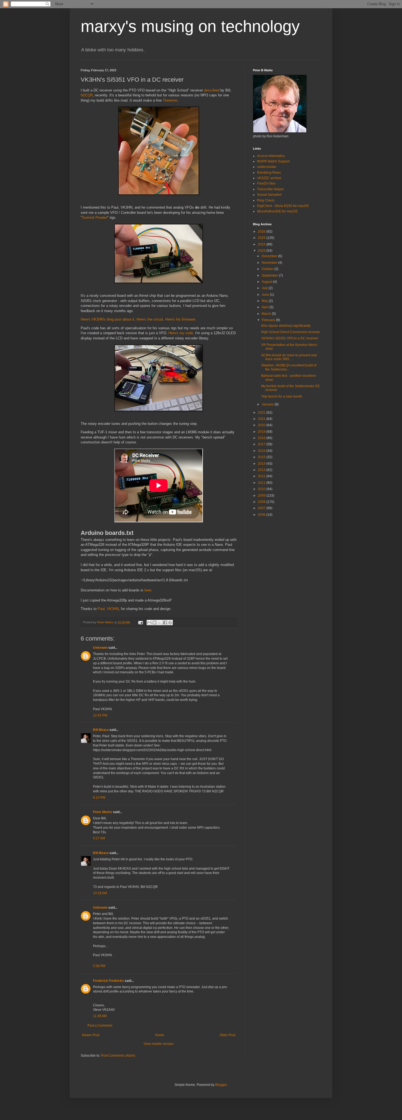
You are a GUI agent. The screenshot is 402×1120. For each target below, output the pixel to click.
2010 (262, 489)
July (265, 288)
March (267, 314)
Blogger (221, 1085)
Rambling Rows (269, 172)
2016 (262, 451)
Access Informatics (271, 156)
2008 (262, 502)
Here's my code (180, 333)
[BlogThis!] (154, 622)
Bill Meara (101, 730)
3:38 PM (99, 966)
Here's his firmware (180, 319)
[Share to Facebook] (165, 622)
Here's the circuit (149, 319)
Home (159, 1035)
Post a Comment (100, 1025)
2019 (262, 432)
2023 (262, 251)
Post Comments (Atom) (118, 1055)
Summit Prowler (94, 217)
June (266, 295)
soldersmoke (266, 167)
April (265, 307)
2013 (262, 470)
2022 (262, 412)
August (267, 282)
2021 (262, 419)
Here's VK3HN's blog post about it (107, 319)
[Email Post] (140, 622)
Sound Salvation (269, 195)
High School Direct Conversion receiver (290, 332)
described (211, 90)
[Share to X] (159, 622)
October (268, 269)
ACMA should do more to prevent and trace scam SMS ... (289, 357)
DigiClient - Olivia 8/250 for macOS (283, 206)
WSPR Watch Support (273, 161)
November (270, 263)
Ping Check (265, 200)
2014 (262, 464)
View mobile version (159, 1044)
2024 (262, 244)
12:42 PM (100, 715)
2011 (262, 483)
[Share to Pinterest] (170, 622)
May (265, 301)
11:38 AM (100, 1016)
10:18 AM (100, 893)
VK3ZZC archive (269, 178)
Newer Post (90, 1035)
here (147, 590)
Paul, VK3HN (108, 609)
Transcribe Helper (270, 189)
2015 (262, 457)
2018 (262, 438)
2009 (262, 495)
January (268, 404)
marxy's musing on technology (190, 26)
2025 (262, 238)
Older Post (227, 1035)
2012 (262, 476)
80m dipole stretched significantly (286, 326)
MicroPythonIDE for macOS (277, 211)
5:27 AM (99, 838)
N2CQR (87, 95)
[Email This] (149, 622)
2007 (262, 508)
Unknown (100, 648)
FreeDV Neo (266, 183)
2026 (262, 231)
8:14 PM (99, 797)
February (269, 320)
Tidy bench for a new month (281, 396)
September (270, 275)
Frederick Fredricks (108, 981)
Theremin (170, 100)
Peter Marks (102, 812)
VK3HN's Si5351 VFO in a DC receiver (289, 338)
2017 (262, 444)
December (270, 256)
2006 (262, 515)
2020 (262, 425)
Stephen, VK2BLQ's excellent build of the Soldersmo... (288, 367)
